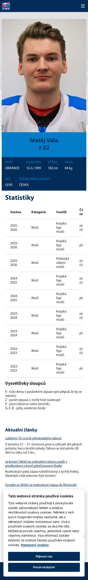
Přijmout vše (44, 556)
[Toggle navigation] (82, 6)
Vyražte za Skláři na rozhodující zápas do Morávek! (41, 485)
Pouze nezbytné (44, 567)
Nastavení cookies (35, 545)
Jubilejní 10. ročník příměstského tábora (33, 438)
